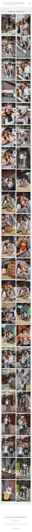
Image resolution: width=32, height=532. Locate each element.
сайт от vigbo (16, 528)
